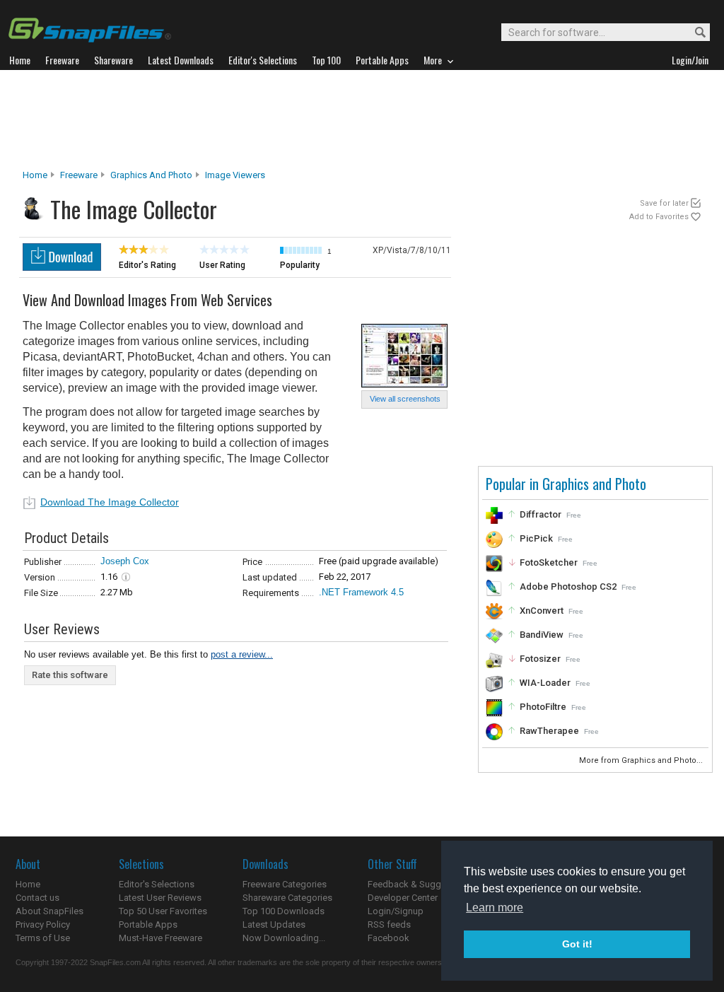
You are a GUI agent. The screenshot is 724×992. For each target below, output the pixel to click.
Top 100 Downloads (284, 911)
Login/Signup (396, 911)
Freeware (79, 175)
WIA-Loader (545, 682)
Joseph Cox (124, 561)
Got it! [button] (577, 944)
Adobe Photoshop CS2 (568, 586)
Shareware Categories (287, 897)
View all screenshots (405, 399)
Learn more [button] (494, 907)
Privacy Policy (43, 924)
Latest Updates (274, 924)
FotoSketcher (549, 562)
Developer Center (403, 897)
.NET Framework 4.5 (361, 592)
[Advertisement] (362, 119)
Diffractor (540, 514)
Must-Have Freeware (160, 938)
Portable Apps (148, 924)
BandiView (542, 634)
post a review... (242, 654)
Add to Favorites (659, 216)
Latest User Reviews (160, 897)
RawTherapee (549, 730)
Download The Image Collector (109, 502)
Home (35, 175)
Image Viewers (235, 175)
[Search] (694, 32)
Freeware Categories (285, 884)
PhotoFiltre (543, 706)
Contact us (37, 897)
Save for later (664, 203)
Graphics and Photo (151, 175)
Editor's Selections (156, 884)
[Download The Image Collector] (62, 267)
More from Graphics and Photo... (642, 760)
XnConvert (542, 610)
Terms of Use (43, 938)
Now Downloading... (284, 938)
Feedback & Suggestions (420, 884)
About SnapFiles (49, 911)
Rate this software (70, 675)
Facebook (388, 938)
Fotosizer (540, 658)
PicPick (536, 538)
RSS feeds (389, 924)
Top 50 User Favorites (163, 911)
